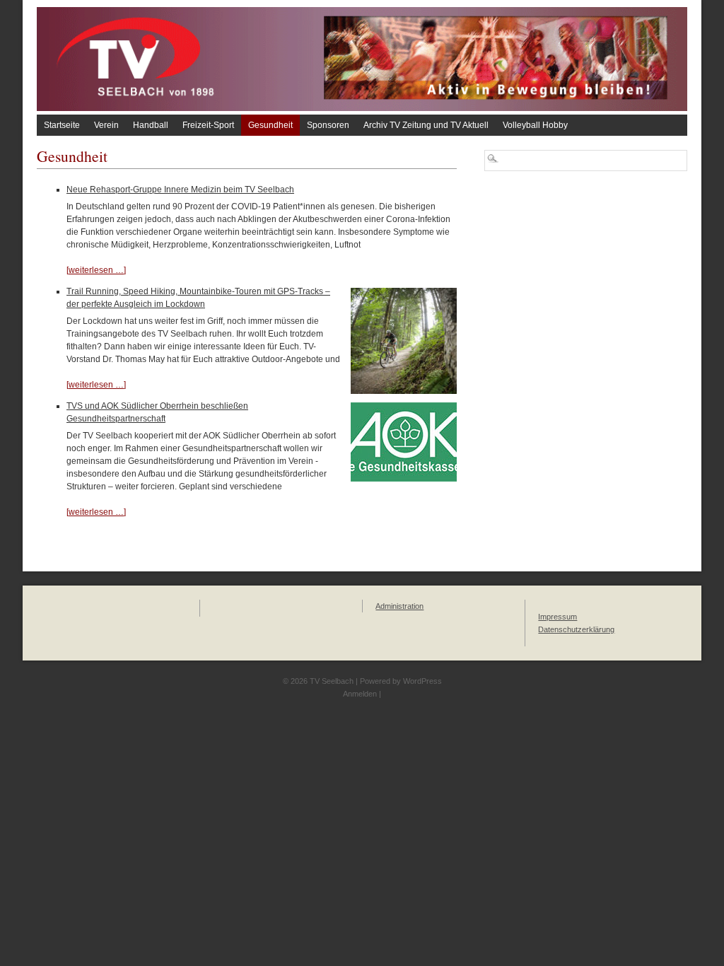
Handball (150, 125)
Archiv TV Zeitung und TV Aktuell (426, 125)
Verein (106, 125)
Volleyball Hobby (535, 125)
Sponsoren (328, 125)
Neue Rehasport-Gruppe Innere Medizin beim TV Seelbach (180, 189)
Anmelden (360, 693)
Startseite (62, 125)
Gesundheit (270, 125)
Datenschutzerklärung (576, 629)
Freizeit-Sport (208, 125)
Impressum (557, 616)
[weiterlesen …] (96, 270)
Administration (399, 606)
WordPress (422, 681)
